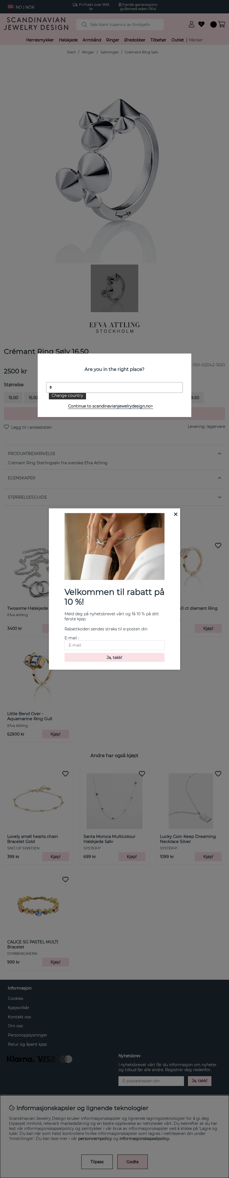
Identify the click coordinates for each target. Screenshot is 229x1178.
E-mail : (72, 637)
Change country (67, 395)
